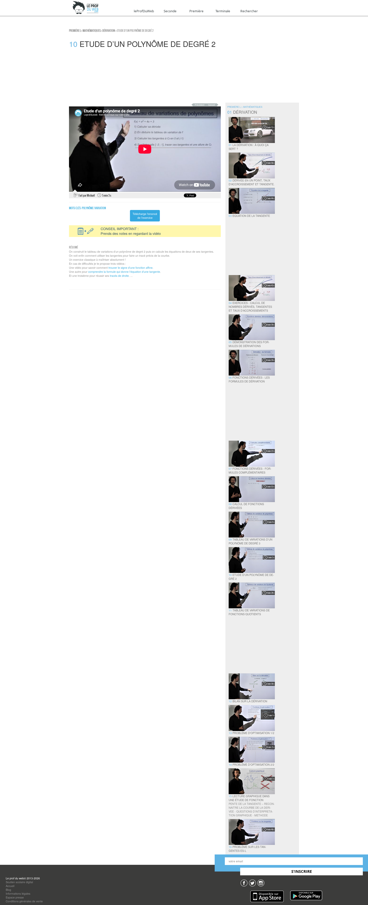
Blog (8, 890)
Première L (75, 31)
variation (100, 208)
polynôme (87, 208)
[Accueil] (86, 8)
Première (196, 11)
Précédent (199, 104)
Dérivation (108, 31)
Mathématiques (92, 31)
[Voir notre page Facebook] (244, 883)
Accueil (10, 886)
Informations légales (18, 893)
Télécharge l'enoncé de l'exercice (145, 216)
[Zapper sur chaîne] (261, 883)
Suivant (211, 104)
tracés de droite (119, 276)
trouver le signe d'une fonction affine (130, 268)
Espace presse (15, 897)
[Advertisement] (115, 76)
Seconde (170, 11)
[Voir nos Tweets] (252, 883)
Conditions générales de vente (24, 901)
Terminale (222, 11)
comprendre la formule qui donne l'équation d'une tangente (124, 272)
